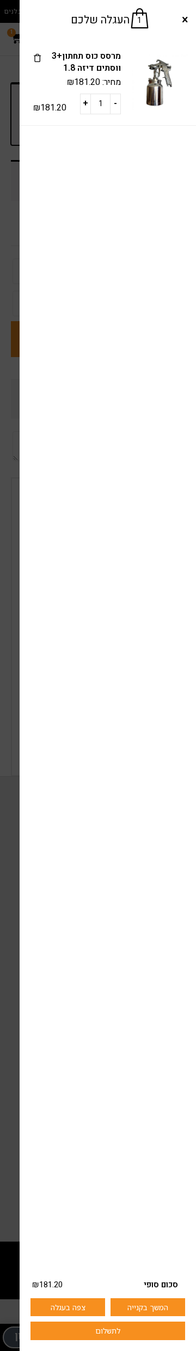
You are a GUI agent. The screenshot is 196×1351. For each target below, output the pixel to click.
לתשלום (107, 1330)
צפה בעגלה (68, 1307)
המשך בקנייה (147, 1307)
